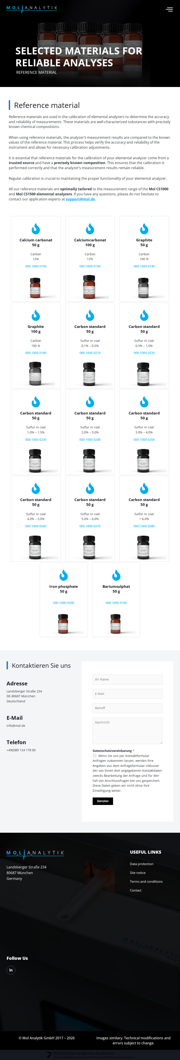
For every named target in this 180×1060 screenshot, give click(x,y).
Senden (103, 801)
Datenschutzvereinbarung (113, 751)
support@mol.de (80, 199)
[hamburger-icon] (169, 9)
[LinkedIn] (11, 970)
